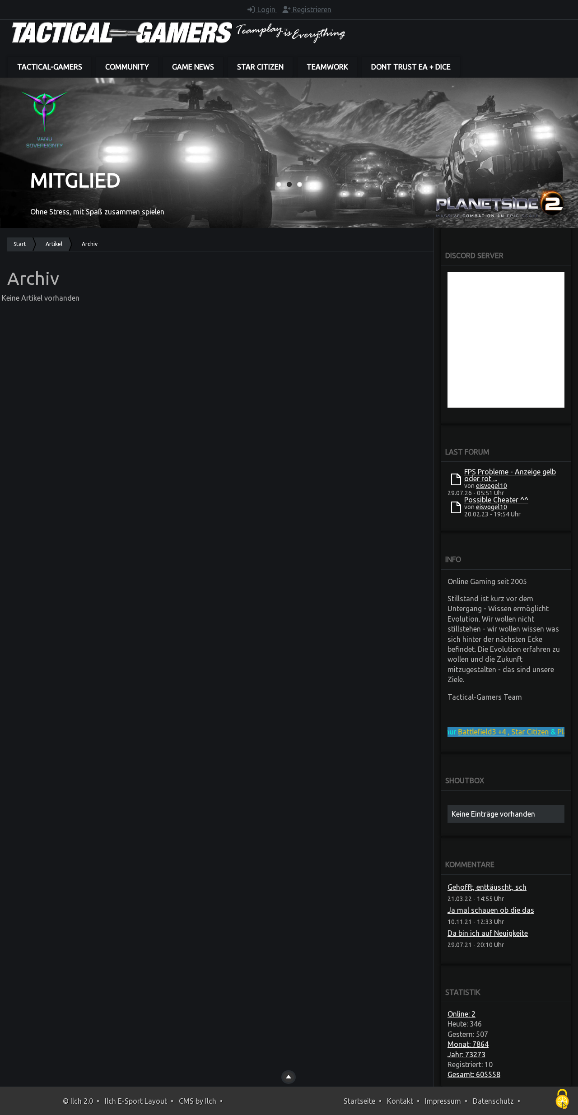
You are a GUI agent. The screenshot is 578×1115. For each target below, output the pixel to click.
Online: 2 (461, 1014)
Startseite (359, 1101)
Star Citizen (260, 67)
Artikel (54, 244)
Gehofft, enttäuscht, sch (487, 887)
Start (20, 244)
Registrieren (311, 9)
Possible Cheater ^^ (496, 500)
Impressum (443, 1101)
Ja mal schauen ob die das (490, 910)
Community (127, 67)
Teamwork (327, 67)
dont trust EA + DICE (411, 67)
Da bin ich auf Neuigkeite (487, 933)
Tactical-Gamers (49, 67)
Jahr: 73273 (466, 1054)
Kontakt (400, 1101)
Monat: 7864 (468, 1044)
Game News (193, 67)
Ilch (210, 1101)
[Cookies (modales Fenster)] (562, 1099)
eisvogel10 (491, 485)
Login (266, 9)
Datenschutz (493, 1101)
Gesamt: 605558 (473, 1074)
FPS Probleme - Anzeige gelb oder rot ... (510, 475)
